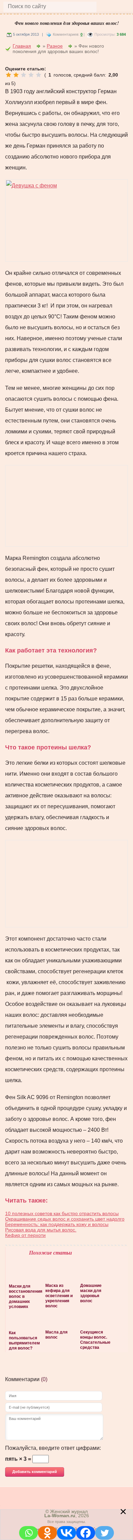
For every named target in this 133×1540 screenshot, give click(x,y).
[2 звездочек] (16, 74)
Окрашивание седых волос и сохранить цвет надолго (64, 1219)
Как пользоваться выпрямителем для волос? (24, 1340)
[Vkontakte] (66, 1533)
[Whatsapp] (28, 1533)
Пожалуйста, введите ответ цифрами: (53, 1448)
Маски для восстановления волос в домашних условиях (24, 1296)
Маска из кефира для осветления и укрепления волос (59, 1295)
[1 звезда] (8, 74)
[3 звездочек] (23, 74)
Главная (22, 46)
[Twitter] (104, 1533)
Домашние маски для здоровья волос (91, 1293)
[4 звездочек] (31, 74)
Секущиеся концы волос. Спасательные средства (94, 1340)
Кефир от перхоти (25, 1235)
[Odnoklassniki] (47, 1533)
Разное (55, 46)
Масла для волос (56, 1335)
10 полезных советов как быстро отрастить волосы (62, 1213)
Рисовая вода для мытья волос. (40, 1229)
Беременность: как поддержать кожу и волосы (56, 1224)
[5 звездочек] (38, 74)
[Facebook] (85, 1533)
